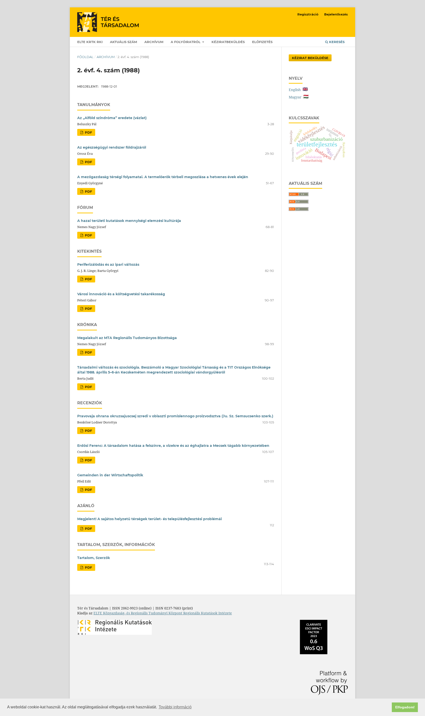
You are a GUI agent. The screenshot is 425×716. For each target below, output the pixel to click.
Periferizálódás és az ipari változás (108, 264)
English (296, 89)
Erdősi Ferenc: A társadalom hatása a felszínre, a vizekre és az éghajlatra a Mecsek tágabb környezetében (173, 445)
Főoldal (85, 57)
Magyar (296, 97)
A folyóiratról (186, 42)
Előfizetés (262, 42)
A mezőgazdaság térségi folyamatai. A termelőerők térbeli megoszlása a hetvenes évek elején (162, 177)
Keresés (336, 42)
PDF (88, 132)
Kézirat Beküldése (310, 58)
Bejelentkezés (336, 14)
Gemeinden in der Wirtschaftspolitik (110, 475)
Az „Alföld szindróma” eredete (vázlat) (112, 118)
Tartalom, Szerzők (93, 558)
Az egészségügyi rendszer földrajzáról (111, 147)
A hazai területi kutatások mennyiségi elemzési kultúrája (129, 220)
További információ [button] (175, 707)
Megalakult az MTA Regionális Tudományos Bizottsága (127, 338)
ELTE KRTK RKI (90, 42)
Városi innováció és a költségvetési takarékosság (121, 294)
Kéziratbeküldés (228, 42)
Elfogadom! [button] (405, 707)
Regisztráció (308, 14)
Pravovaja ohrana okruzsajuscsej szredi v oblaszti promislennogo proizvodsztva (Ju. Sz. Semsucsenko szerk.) (175, 416)
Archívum (153, 42)
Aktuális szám (123, 42)
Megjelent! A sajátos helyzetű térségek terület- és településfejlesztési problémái (149, 519)
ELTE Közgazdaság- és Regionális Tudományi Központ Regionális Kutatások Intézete (162, 613)
